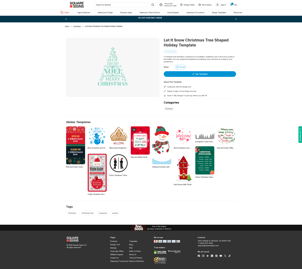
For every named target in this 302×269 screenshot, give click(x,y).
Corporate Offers (117, 251)
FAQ (130, 248)
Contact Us (114, 258)
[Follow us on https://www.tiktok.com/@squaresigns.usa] (229, 255)
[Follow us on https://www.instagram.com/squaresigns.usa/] (203, 255)
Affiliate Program (116, 254)
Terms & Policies (135, 258)
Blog (131, 245)
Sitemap (113, 248)
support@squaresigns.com (208, 245)
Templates (133, 241)
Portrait (182, 67)
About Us (132, 254)
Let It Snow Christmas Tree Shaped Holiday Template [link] (103, 26)
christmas (72, 213)
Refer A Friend (135, 251)
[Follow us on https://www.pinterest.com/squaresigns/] (216, 255)
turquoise (103, 213)
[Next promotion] (236, 19)
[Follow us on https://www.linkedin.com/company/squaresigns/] (212, 255)
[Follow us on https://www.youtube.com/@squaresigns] (221, 255)
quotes (115, 213)
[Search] (152, 4)
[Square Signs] (77, 5)
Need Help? (169, 4)
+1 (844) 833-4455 (169, 6)
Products (113, 241)
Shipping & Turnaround (119, 261)
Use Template (201, 74)
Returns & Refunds (136, 261)
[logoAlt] (86, 239)
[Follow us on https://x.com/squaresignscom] (225, 255)
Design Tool (115, 245)
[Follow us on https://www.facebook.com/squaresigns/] (199, 255)
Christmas (169, 109)
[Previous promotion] (66, 19)
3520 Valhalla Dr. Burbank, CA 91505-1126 (214, 241)
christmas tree (88, 213)
